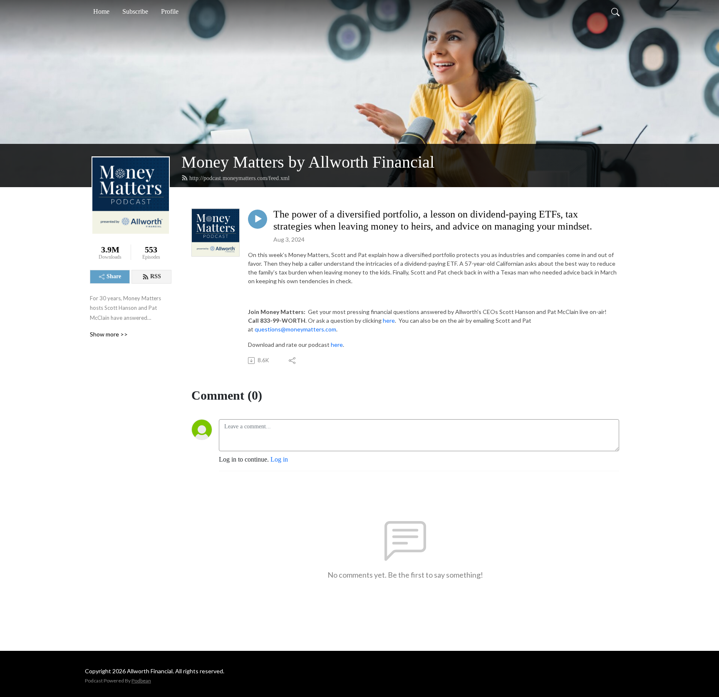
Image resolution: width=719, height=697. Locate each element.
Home (101, 11)
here (389, 320)
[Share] (293, 360)
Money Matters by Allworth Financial (307, 162)
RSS (155, 276)
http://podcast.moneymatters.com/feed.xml (239, 178)
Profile (170, 11)
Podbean (141, 680)
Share (114, 276)
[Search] (615, 11)
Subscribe (135, 11)
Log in (279, 459)
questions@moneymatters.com (295, 329)
